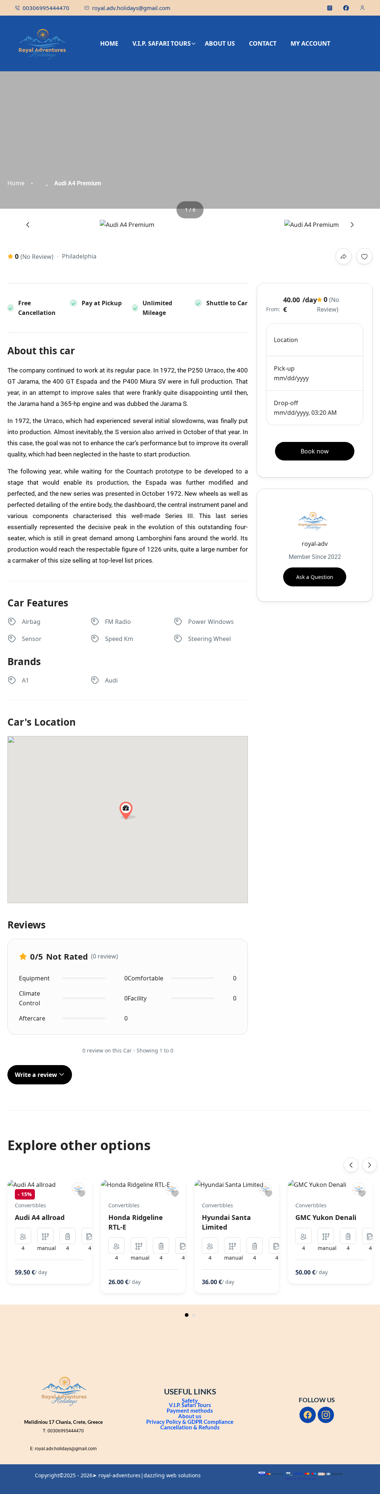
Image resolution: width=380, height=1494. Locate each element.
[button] (187, 1315)
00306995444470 (46, 8)
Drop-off (286, 403)
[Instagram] (326, 1415)
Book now (315, 451)
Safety (190, 1400)
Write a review (37, 1075)
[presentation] (28, 224)
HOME (109, 43)
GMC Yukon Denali (325, 1217)
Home (15, 183)
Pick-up (284, 368)
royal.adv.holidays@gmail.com (131, 8)
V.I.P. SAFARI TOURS (161, 43)
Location (286, 340)
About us (190, 1416)
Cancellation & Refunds (190, 1427)
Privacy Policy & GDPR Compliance (189, 1421)
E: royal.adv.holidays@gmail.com (63, 1448)
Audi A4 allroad (40, 1217)
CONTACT (262, 43)
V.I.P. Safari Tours (190, 1405)
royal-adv (315, 544)
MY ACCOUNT (310, 43)
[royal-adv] (78, 1188)
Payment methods (190, 1410)
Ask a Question (314, 576)
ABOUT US (220, 43)
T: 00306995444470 (63, 1430)
